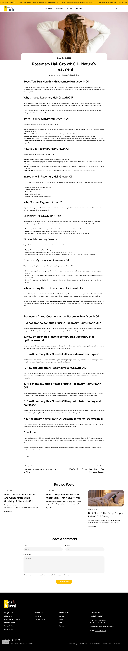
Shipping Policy (95, 644)
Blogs (61, 619)
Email (67, 545)
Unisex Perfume (9, 626)
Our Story (62, 616)
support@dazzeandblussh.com (104, 626)
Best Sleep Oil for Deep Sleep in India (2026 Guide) (105, 515)
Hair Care (38, 616)
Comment (27, 554)
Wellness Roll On (40, 619)
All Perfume (8, 616)
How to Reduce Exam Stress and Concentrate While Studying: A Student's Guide (20, 498)
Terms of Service (107, 644)
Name (26, 545)
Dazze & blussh (14, 644)
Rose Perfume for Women (12, 619)
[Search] (116, 8)
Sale (60, 623)
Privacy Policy (72, 644)
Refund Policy (83, 644)
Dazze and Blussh (83, 303)
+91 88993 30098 (100, 631)
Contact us (62, 626)
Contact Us (118, 644)
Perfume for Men (9, 623)
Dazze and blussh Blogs (71, 75)
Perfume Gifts (8, 629)
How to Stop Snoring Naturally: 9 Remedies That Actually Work (63, 496)
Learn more (8, 511)
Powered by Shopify (26, 644)
